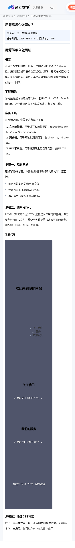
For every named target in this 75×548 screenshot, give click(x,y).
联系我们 (38, 335)
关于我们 (38, 327)
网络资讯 (22, 16)
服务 (38, 331)
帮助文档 (8, 16)
